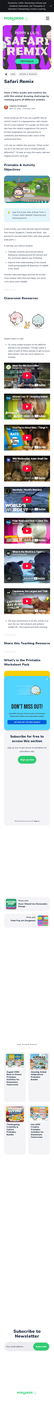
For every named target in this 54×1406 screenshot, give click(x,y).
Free (13, 74)
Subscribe (41, 1346)
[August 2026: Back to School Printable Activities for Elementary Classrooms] (15, 1077)
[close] (51, 6)
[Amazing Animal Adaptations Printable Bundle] (39, 1077)
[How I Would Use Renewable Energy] (27, 904)
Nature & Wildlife (28, 74)
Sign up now (27, 759)
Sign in (36, 821)
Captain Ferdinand (18, 106)
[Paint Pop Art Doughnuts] (27, 921)
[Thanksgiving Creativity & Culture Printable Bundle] (15, 1129)
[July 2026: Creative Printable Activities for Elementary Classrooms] (39, 1129)
